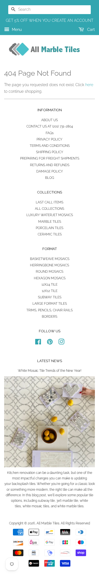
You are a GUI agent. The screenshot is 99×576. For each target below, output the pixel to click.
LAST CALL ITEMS (49, 202)
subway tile (46, 501)
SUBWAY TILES (49, 297)
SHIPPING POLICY (49, 152)
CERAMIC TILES (50, 234)
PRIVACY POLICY (49, 139)
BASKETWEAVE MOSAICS (49, 259)
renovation (27, 473)
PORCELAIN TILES (49, 228)
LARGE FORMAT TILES (49, 304)
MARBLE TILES (49, 222)
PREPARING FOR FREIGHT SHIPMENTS (49, 158)
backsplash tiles (23, 484)
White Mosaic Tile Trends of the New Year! (49, 371)
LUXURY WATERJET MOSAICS (49, 215)
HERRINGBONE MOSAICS (49, 265)
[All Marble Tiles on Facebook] (38, 343)
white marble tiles (70, 506)
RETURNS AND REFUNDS (49, 165)
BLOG (49, 178)
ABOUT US (49, 120)
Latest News (49, 361)
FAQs (50, 133)
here (89, 85)
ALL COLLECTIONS (49, 209)
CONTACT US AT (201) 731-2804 (49, 126)
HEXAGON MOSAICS (49, 278)
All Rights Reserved (75, 523)
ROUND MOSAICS (49, 272)
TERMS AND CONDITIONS (50, 146)
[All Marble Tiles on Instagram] (61, 343)
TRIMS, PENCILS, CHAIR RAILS (49, 310)
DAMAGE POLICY (49, 171)
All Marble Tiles (48, 523)
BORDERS (49, 316)
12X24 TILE (49, 284)
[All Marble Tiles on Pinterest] (50, 343)
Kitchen (13, 473)
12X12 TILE (49, 291)
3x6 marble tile (67, 501)
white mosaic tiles (36, 506)
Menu (16, 29)
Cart (90, 29)
